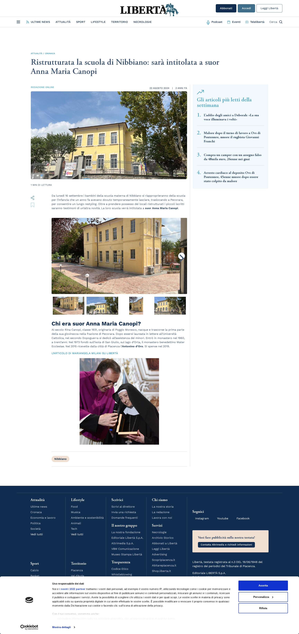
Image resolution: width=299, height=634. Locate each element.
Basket (34, 575)
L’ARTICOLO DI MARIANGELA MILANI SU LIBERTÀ (85, 353)
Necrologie (142, 22)
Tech (74, 528)
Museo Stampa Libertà (126, 554)
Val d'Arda (77, 575)
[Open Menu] (18, 22)
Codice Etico (119, 569)
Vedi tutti (36, 534)
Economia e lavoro (43, 517)
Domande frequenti (124, 517)
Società (35, 528)
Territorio (119, 22)
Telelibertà (257, 22)
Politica (35, 523)
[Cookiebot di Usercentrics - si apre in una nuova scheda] (29, 627)
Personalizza (261, 596)
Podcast (216, 22)
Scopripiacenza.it (163, 560)
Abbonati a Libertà (164, 543)
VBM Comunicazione (125, 548)
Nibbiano (60, 459)
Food (74, 506)
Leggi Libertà (269, 8)
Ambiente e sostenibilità (87, 517)
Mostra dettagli (61, 627)
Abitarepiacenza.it (164, 565)
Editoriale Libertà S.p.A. (127, 537)
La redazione (160, 512)
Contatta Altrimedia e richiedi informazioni (226, 544)
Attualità (63, 22)
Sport (80, 22)
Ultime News (40, 22)
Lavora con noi (162, 517)
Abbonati (226, 8)
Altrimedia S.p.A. (122, 543)
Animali (76, 523)
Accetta (263, 585)
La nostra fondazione (125, 532)
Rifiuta (263, 608)
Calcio (34, 570)
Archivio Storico (163, 537)
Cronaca (50, 53)
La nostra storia (163, 506)
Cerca (273, 22)
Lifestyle (98, 22)
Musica (75, 512)
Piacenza (77, 570)
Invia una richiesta (123, 512)
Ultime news (38, 506)
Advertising (159, 554)
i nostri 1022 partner (72, 588)
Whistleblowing (121, 574)
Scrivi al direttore (123, 506)
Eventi (236, 22)
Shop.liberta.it (161, 571)
